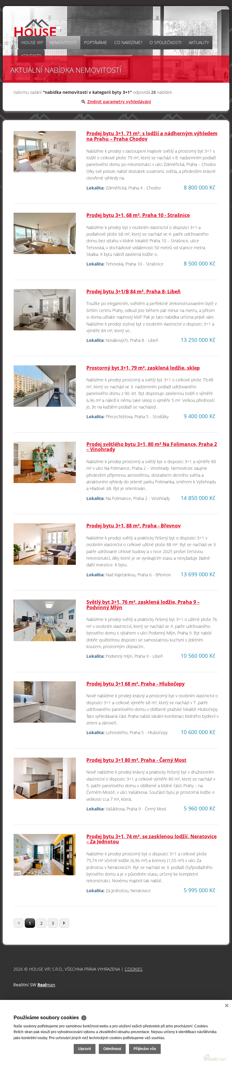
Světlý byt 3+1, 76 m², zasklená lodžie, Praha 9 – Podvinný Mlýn (143, 605)
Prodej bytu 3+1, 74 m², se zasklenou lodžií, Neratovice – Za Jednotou (151, 839)
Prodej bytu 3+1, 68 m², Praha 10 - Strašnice (138, 215)
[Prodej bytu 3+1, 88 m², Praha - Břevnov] (45, 546)
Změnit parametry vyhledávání (119, 101)
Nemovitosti (63, 42)
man (46, 985)
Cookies (134, 969)
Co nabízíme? (128, 42)
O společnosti (166, 42)
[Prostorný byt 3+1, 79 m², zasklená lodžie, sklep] (45, 388)
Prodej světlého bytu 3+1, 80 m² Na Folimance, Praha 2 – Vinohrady (151, 447)
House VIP (32, 42)
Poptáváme (95, 42)
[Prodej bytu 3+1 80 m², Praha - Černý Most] (45, 781)
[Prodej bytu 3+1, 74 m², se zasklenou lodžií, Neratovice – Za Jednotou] (45, 857)
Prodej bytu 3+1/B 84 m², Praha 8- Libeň (133, 291)
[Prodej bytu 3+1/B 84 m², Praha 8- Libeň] (45, 312)
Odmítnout (112, 1049)
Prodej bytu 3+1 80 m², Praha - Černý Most (136, 760)
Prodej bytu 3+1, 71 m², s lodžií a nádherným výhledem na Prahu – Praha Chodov (152, 136)
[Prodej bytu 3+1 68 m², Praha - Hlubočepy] (45, 704)
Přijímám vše (145, 1049)
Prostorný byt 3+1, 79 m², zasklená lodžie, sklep (143, 367)
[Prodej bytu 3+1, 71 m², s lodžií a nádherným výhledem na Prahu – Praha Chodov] (45, 154)
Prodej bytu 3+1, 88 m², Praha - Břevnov (133, 525)
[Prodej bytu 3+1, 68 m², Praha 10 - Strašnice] (45, 236)
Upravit (84, 1049)
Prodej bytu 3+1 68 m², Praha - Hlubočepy (135, 683)
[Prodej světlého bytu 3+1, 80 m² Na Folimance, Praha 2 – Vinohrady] (45, 465)
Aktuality (199, 42)
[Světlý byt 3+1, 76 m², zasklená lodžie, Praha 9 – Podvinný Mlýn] (45, 623)
